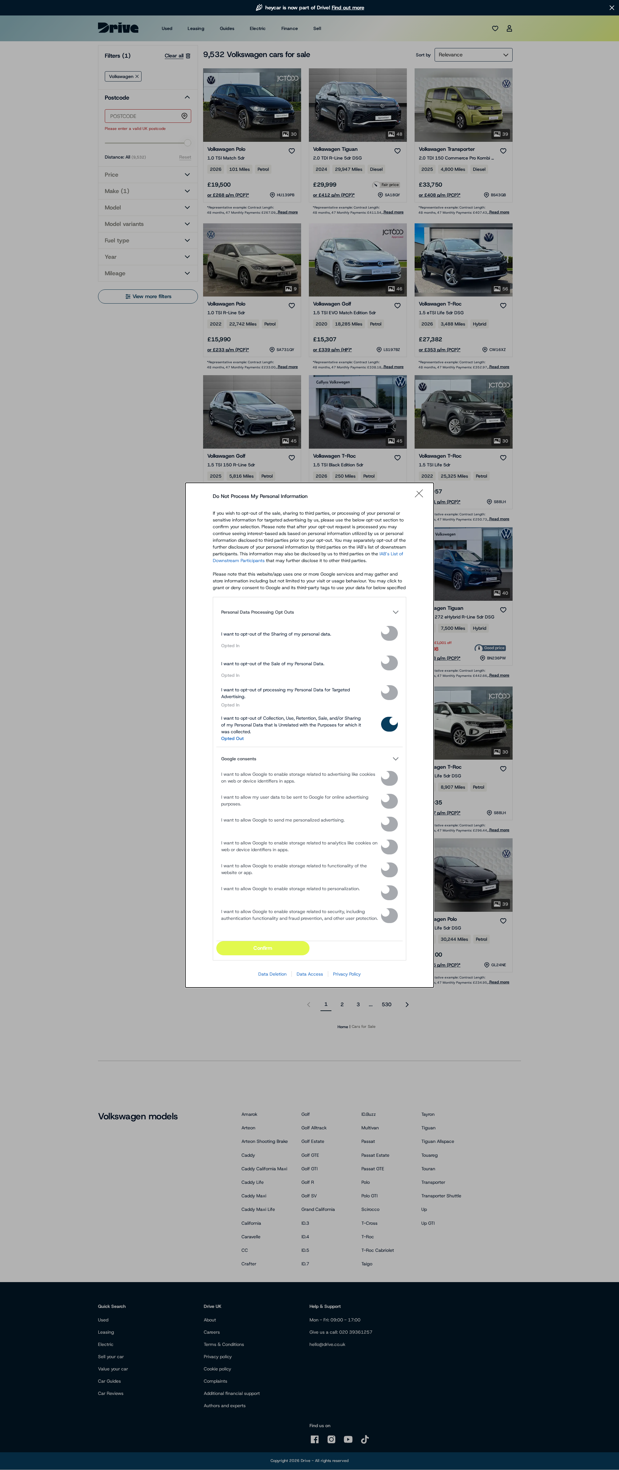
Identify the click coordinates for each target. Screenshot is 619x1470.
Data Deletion (272, 974)
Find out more (348, 7)
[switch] (389, 633)
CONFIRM (262, 948)
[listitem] (309, 612)
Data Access (310, 974)
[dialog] (309, 735)
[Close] (421, 496)
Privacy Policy (347, 974)
